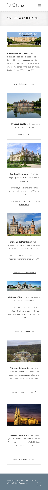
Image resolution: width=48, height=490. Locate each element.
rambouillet (24, 201)
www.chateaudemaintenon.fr (24, 272)
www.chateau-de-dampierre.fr (24, 392)
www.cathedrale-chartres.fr (24, 459)
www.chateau (13, 201)
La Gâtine (15, 5)
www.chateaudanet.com (24, 331)
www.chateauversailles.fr (24, 84)
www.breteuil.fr (24, 134)
